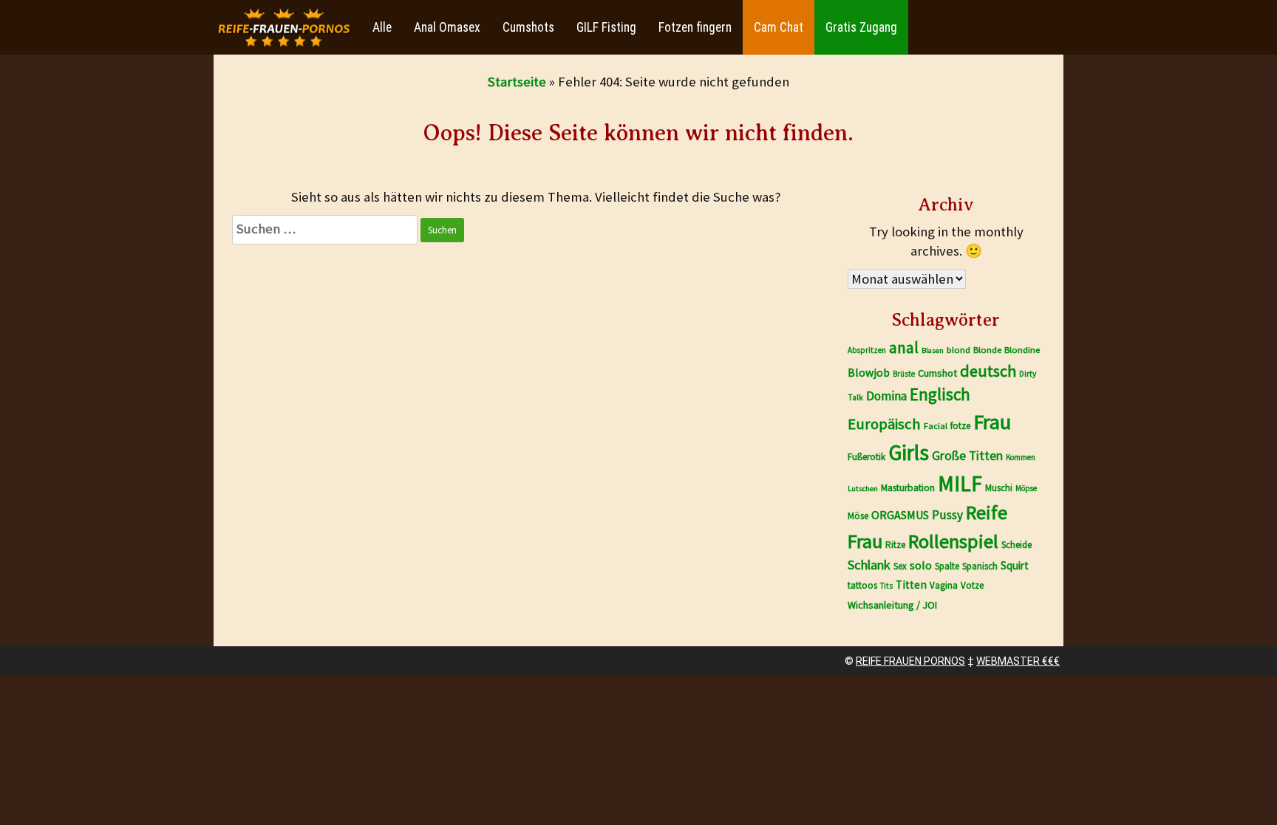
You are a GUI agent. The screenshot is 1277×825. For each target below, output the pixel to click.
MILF (960, 483)
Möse (858, 516)
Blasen (933, 350)
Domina (886, 396)
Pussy (947, 515)
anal (904, 347)
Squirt (1015, 565)
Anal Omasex (447, 27)
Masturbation (908, 488)
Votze (972, 585)
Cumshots (528, 27)
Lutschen (863, 488)
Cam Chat (778, 27)
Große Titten (967, 456)
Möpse (1026, 488)
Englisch (940, 394)
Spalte (947, 566)
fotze (960, 426)
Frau (992, 421)
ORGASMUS (900, 514)
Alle (382, 27)
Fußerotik (866, 457)
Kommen (1020, 457)
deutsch (988, 370)
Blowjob (869, 372)
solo (921, 565)
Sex (900, 566)
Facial (935, 425)
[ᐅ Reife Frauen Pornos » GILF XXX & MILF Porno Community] (283, 27)
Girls (908, 452)
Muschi (998, 488)
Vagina (944, 585)
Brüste (904, 374)
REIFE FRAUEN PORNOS (910, 661)
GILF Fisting (606, 27)
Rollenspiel (953, 541)
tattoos (862, 585)
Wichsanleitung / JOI (892, 605)
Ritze (895, 544)
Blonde (987, 349)
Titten (911, 585)
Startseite (517, 81)
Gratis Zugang (861, 27)
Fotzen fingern (695, 27)
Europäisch (884, 424)
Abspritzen (867, 350)
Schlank (869, 564)
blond (958, 349)
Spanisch (980, 566)
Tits (886, 586)
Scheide (1016, 544)
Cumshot (937, 373)
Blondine (1022, 349)
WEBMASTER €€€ (1018, 661)
